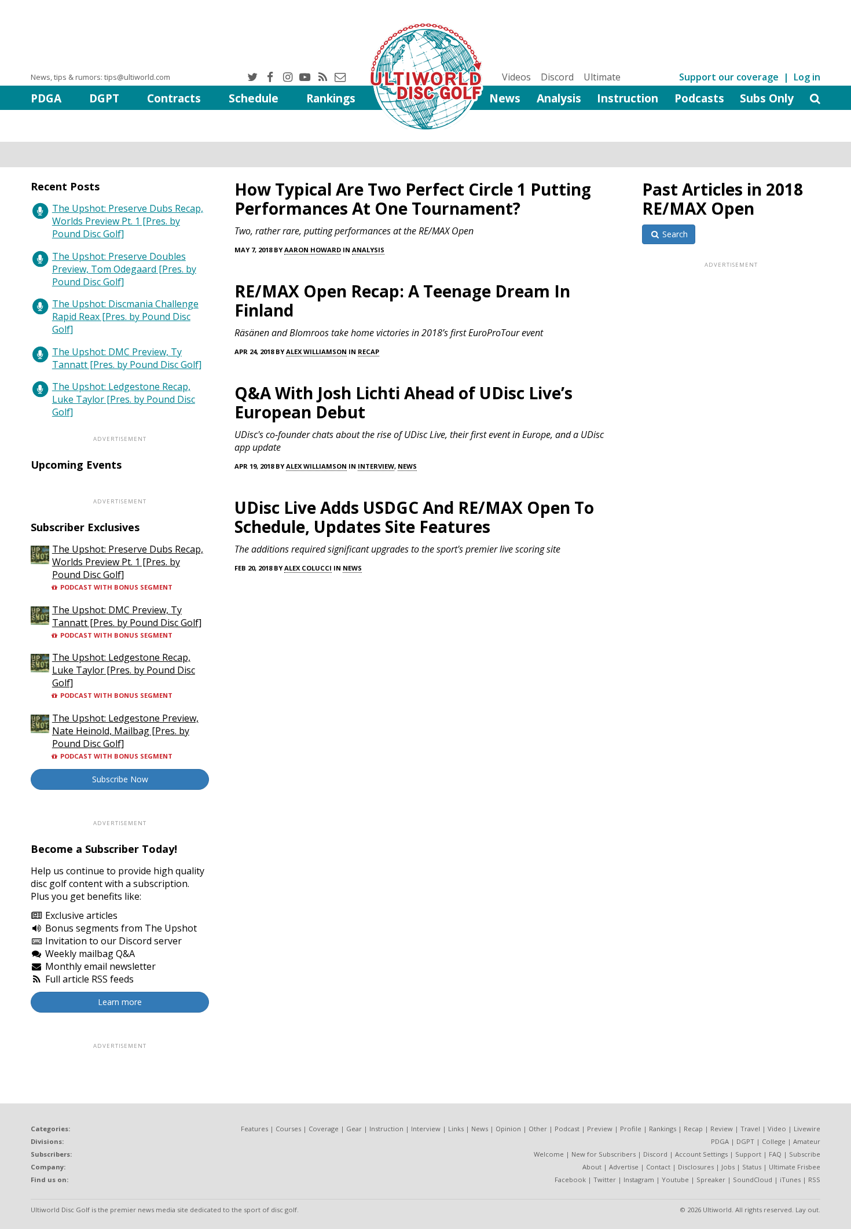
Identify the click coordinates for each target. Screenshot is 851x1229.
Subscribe (804, 1154)
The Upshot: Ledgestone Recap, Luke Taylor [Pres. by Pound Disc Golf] (123, 399)
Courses (288, 1128)
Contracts (174, 98)
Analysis (559, 98)
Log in (807, 77)
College (774, 1141)
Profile (630, 1128)
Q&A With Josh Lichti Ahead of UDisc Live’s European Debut (403, 402)
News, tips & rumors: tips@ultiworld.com (100, 77)
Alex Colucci (308, 568)
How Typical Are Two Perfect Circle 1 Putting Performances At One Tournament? (412, 198)
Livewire (807, 1128)
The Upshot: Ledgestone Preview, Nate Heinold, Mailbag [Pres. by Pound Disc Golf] (125, 731)
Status (751, 1166)
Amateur (806, 1141)
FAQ (775, 1154)
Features (254, 1128)
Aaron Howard (312, 249)
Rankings (330, 98)
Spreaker (710, 1179)
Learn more (120, 1001)
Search (674, 234)
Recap (368, 351)
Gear (354, 1128)
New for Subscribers (603, 1154)
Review (721, 1128)
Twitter (604, 1179)
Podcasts (699, 98)
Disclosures (696, 1166)
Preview (599, 1128)
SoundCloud (752, 1179)
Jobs (728, 1166)
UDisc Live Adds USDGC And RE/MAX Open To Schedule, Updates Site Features (414, 517)
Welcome (549, 1154)
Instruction (627, 98)
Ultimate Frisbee (794, 1166)
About (591, 1166)
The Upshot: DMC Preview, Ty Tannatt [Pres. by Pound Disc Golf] (126, 358)
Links (456, 1128)
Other (538, 1128)
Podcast (567, 1128)
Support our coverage (729, 77)
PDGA (46, 98)
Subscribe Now (120, 779)
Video (777, 1128)
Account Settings (701, 1154)
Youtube (675, 1179)
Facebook (570, 1179)
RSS (814, 1179)
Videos (516, 77)
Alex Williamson (316, 351)
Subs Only (767, 98)
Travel (750, 1128)
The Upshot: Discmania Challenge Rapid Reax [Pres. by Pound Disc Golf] (125, 316)
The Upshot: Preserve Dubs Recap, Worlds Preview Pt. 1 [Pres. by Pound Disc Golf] (127, 221)
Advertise (624, 1166)
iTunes (790, 1179)
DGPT (104, 98)
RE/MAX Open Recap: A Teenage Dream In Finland (402, 300)
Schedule (253, 98)
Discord (557, 77)
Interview (376, 466)
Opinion (508, 1128)
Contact (658, 1166)
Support (748, 1154)
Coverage (324, 1128)
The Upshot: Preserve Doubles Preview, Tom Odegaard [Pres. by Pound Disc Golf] (124, 269)
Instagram (638, 1179)
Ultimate (602, 77)
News (504, 98)
